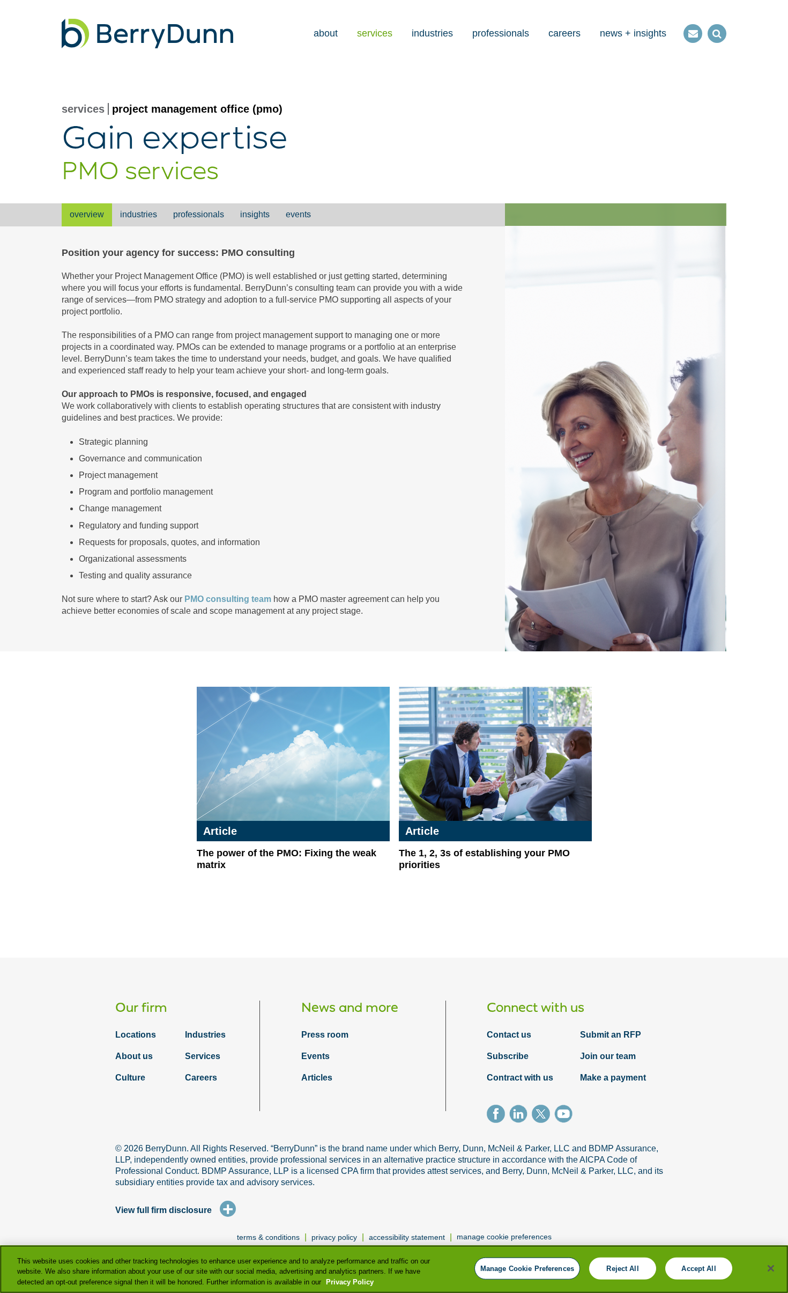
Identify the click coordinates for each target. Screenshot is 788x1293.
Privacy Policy (350, 1282)
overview (87, 214)
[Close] (771, 1268)
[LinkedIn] (520, 1115)
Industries (205, 1034)
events (298, 214)
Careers (201, 1077)
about (326, 33)
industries (432, 33)
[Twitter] (543, 1115)
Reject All (622, 1268)
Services (202, 1056)
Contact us (509, 1034)
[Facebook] (498, 1115)
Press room (324, 1034)
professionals (500, 33)
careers (564, 33)
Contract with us (520, 1077)
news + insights (633, 33)
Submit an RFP (610, 1034)
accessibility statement (407, 1237)
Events (315, 1056)
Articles (316, 1077)
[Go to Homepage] (147, 33)
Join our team (608, 1056)
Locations (135, 1034)
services (374, 33)
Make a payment (613, 1077)
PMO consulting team (227, 599)
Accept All (698, 1268)
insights (255, 214)
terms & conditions (268, 1237)
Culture (130, 1077)
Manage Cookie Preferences (504, 1236)
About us (134, 1056)
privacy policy (334, 1237)
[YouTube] (565, 1115)
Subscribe (508, 1056)
